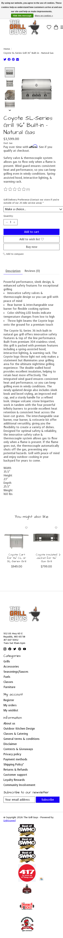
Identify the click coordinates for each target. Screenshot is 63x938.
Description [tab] (13, 271)
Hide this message (22, 15)
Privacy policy (12, 754)
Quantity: (8, 215)
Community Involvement (19, 785)
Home (7, 48)
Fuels (7, 677)
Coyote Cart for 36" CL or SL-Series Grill (16, 558)
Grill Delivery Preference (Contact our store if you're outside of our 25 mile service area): (31, 201)
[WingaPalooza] (27, 932)
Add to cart (31, 232)
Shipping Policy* (14, 764)
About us (9, 723)
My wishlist (11, 710)
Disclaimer (10, 744)
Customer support (15, 775)
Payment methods (15, 759)
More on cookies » (44, 15)
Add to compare (15, 253)
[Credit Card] (41, 879)
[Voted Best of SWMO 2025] (27, 848)
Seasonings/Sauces (16, 672)
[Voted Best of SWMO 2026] (27, 835)
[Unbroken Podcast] (27, 914)
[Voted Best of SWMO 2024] (27, 862)
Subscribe (47, 800)
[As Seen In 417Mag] (27, 881)
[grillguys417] (25, 27)
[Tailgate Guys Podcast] (27, 895)
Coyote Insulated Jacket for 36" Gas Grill (46, 558)
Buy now (31, 247)
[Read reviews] (15, 189)
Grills (7, 661)
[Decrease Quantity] (7, 222)
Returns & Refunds (16, 769)
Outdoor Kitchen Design (19, 728)
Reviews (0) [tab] (32, 271)
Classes (8, 682)
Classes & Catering (16, 734)
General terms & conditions (22, 739)
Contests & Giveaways (18, 749)
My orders (10, 705)
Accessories (11, 666)
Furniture (9, 687)
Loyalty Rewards (14, 780)
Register (9, 700)
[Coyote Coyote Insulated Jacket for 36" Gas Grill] (46, 537)
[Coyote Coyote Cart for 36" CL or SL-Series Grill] (17, 537)
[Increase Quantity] (14, 222)
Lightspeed (10, 820)
